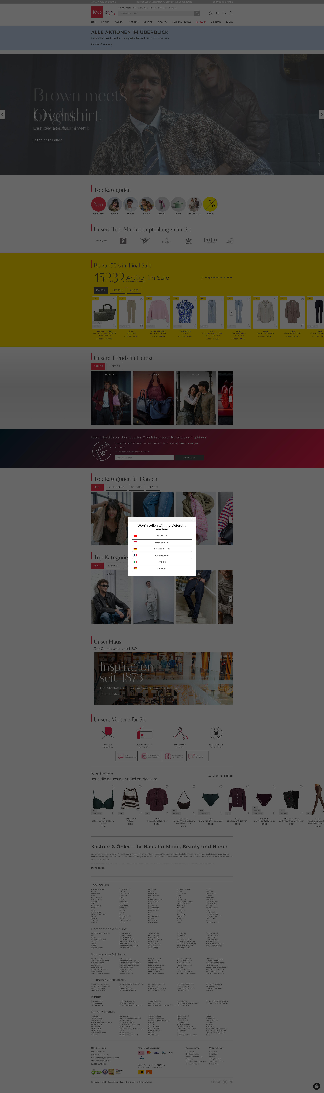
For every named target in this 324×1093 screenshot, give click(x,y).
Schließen (193, 519)
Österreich (162, 542)
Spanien (162, 568)
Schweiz (162, 536)
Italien (162, 562)
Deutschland (162, 549)
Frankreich (162, 555)
